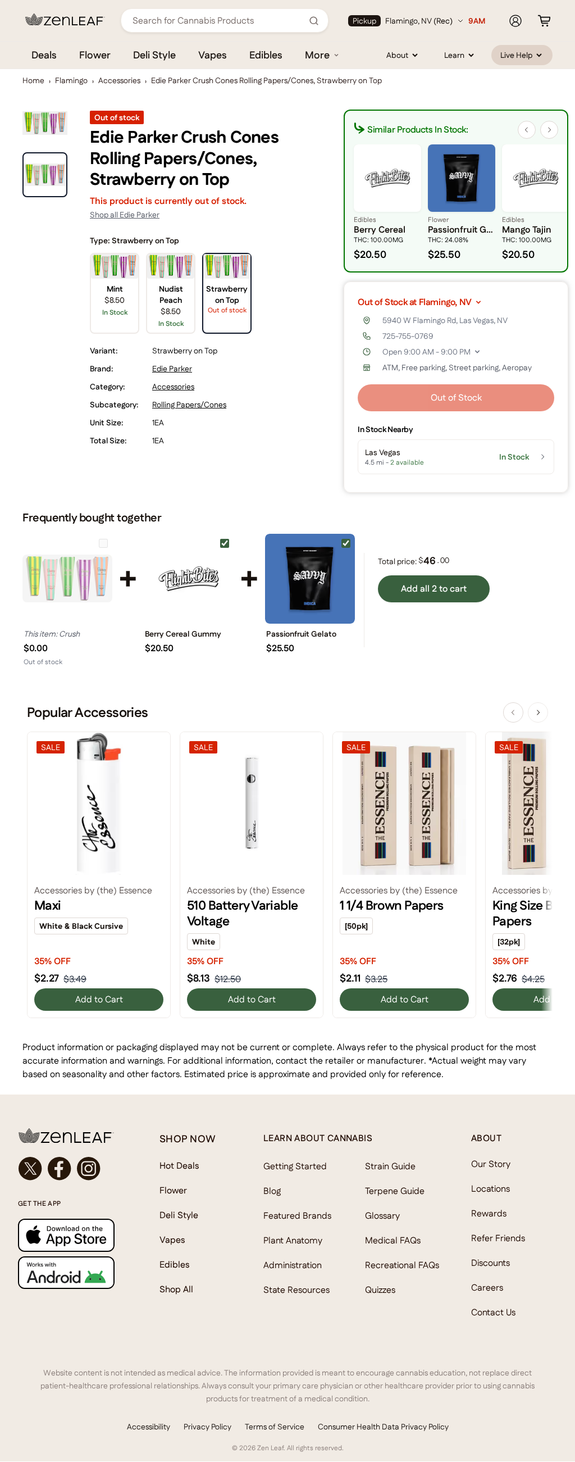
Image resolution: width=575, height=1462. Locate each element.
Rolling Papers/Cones (189, 404)
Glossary (382, 1215)
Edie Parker (172, 368)
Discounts (490, 1262)
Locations (490, 1188)
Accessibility (148, 1426)
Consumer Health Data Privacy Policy (383, 1426)
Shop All (176, 1289)
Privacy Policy (207, 1426)
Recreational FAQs (402, 1265)
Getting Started (295, 1166)
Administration (292, 1265)
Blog (272, 1190)
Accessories (119, 80)
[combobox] (218, 20)
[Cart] (544, 20)
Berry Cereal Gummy (183, 633)
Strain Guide (390, 1166)
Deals (44, 55)
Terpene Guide (395, 1190)
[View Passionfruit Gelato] (310, 579)
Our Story (490, 1163)
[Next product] (538, 712)
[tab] (44, 174)
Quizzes (380, 1289)
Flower (95, 55)
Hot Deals (179, 1165)
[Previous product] (513, 712)
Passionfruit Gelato (301, 633)
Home (33, 80)
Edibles (265, 55)
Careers (487, 1287)
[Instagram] (88, 1168)
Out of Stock (456, 397)
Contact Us (493, 1312)
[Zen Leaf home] (65, 20)
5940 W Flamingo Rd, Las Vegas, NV (445, 320)
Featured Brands (297, 1215)
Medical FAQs (393, 1240)
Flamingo (71, 80)
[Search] (314, 21)
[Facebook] (59, 1168)
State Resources (296, 1289)
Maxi (47, 905)
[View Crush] (67, 579)
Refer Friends (498, 1238)
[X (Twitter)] (30, 1168)
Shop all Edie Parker (124, 214)
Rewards (488, 1213)
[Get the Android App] (66, 1272)
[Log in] (515, 21)
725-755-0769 (407, 336)
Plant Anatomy (292, 1240)
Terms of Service (274, 1426)
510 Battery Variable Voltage (242, 913)
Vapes (212, 55)
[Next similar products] (549, 130)
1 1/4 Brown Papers (392, 905)
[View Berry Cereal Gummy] (189, 579)
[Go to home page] (66, 1135)
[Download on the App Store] (66, 1235)
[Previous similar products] (527, 130)
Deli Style (154, 55)
